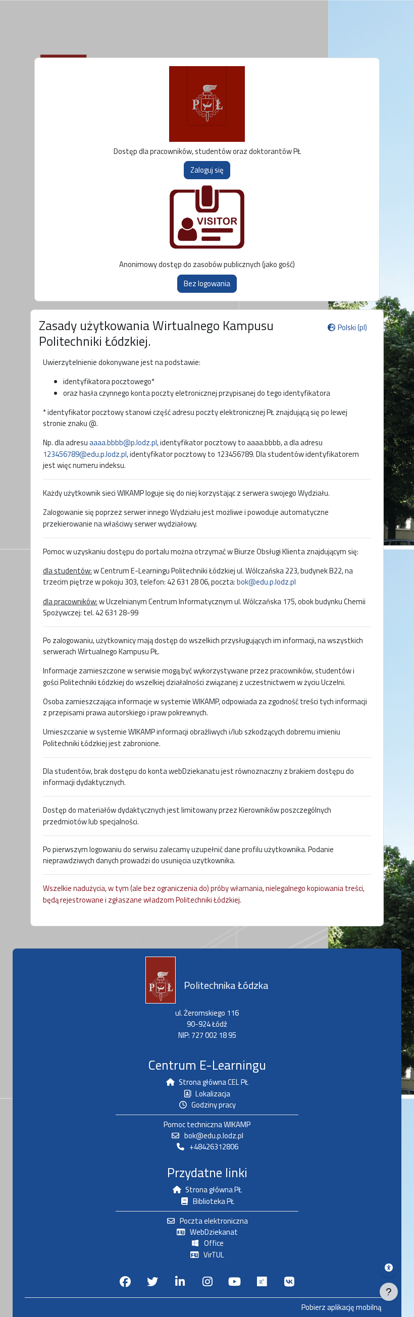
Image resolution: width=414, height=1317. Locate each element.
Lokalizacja (212, 1093)
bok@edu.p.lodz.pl (266, 582)
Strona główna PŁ (213, 1189)
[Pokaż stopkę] (389, 1292)
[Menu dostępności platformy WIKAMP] (389, 1267)
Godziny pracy (213, 1105)
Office (214, 1243)
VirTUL (213, 1254)
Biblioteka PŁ (213, 1201)
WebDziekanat (214, 1232)
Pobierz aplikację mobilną (341, 1307)
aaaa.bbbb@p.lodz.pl (123, 442)
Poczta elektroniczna (214, 1221)
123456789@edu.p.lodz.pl (85, 454)
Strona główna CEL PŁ (213, 1082)
